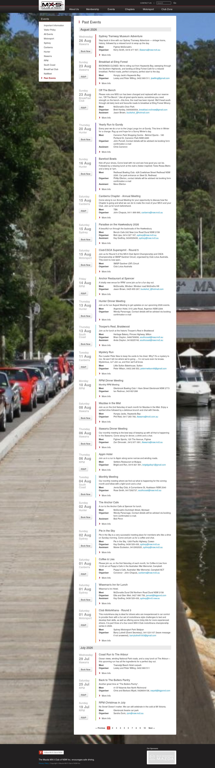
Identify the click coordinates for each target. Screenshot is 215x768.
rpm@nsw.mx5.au (135, 713)
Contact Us (146, 3)
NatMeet (48, 73)
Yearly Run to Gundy (111, 124)
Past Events (50, 77)
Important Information (54, 25)
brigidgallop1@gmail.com (154, 464)
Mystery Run (106, 352)
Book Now (85, 51)
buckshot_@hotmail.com (138, 112)
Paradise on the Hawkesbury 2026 (119, 224)
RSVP (83, 76)
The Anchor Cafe (109, 502)
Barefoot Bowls (108, 158)
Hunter (47, 51)
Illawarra (48, 56)
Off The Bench (107, 90)
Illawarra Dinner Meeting (113, 428)
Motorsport (148, 9)
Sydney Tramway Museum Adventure (120, 36)
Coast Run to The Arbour (113, 654)
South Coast (49, 64)
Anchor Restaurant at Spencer (116, 278)
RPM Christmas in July (112, 702)
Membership (92, 9)
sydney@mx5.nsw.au (150, 598)
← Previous (100, 728)
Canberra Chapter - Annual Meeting (120, 196)
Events (111, 9)
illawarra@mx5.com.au (147, 416)
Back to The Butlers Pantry (114, 680)
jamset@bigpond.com (156, 595)
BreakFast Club (51, 69)
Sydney (47, 42)
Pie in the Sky (107, 530)
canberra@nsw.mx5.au (152, 212)
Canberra (48, 47)
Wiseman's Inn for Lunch (113, 584)
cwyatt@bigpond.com (160, 690)
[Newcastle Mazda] (161, 757)
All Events (48, 34)
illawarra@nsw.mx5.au (150, 49)
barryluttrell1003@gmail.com (143, 635)
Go (174, 2)
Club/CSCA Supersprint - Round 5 (119, 250)
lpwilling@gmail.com (160, 78)
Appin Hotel (105, 454)
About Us (74, 9)
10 (145, 728)
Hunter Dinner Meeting (112, 301)
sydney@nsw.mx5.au (146, 235)
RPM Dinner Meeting (111, 380)
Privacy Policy (44, 763)
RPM (46, 60)
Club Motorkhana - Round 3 (115, 610)
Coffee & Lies (107, 559)
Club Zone (166, 9)
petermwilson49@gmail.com (153, 368)
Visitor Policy (50, 29)
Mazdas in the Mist (110, 403)
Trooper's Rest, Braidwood (114, 326)
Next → (152, 728)
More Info (106, 54)
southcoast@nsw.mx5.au (151, 337)
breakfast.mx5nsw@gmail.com (153, 109)
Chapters (130, 9)
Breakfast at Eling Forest (113, 61)
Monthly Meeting (108, 476)
